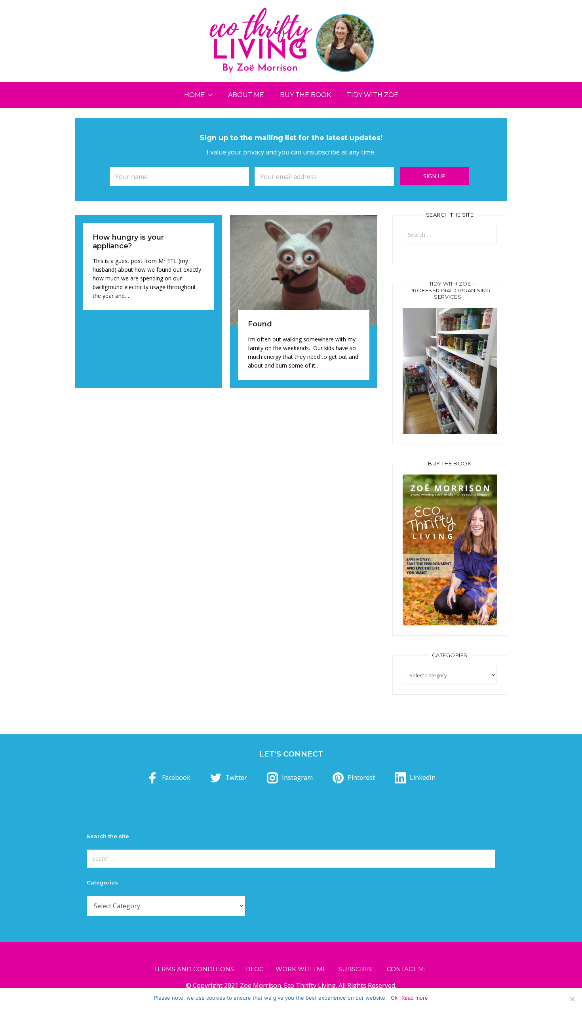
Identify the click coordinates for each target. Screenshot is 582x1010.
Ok (394, 998)
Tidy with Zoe (372, 95)
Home (194, 95)
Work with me (301, 969)
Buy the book (305, 95)
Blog (255, 969)
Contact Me (407, 969)
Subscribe (357, 969)
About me (246, 95)
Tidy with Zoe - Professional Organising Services (450, 290)
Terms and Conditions (194, 969)
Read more (414, 998)
